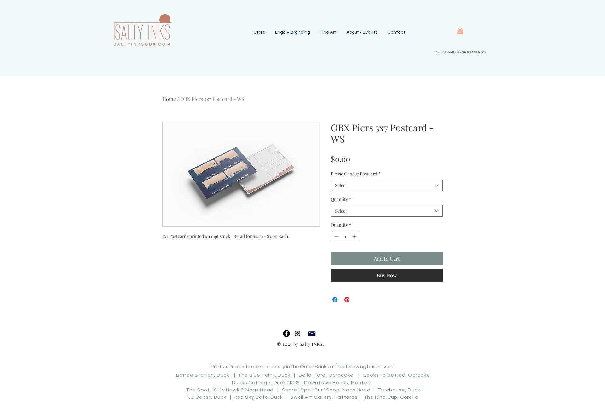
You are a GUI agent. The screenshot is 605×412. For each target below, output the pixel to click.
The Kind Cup (381, 397)
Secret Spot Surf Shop (311, 389)
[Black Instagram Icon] (297, 333)
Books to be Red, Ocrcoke (396, 375)
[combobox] (387, 185)
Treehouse (391, 389)
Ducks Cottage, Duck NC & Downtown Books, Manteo (302, 382)
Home (169, 99)
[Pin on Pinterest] (347, 299)
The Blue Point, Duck (265, 375)
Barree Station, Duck (203, 375)
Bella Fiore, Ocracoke (326, 375)
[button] (460, 30)
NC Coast (199, 397)
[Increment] (355, 236)
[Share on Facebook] (335, 299)
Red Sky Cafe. (252, 397)
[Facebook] (286, 333)
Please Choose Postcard (356, 174)
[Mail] (312, 334)
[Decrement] (336, 236)
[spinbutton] (345, 236)
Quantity (341, 199)
